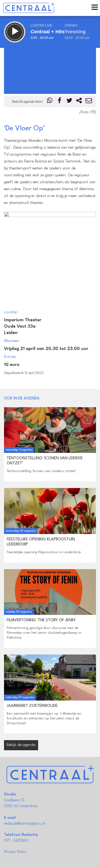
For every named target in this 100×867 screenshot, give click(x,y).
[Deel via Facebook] (59, 101)
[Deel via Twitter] (69, 101)
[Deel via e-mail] (88, 101)
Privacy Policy (15, 852)
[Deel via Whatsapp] (49, 101)
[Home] (29, 8)
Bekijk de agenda (21, 745)
